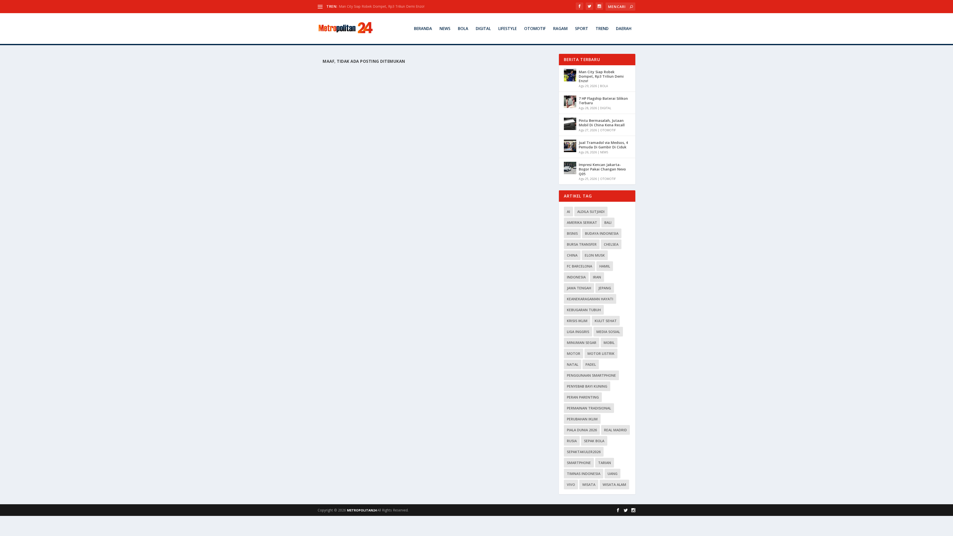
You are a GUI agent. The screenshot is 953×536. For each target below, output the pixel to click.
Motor (573, 353)
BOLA (463, 29)
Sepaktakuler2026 (584, 451)
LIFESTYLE (507, 29)
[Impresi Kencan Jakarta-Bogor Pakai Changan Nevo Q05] (570, 168)
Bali (608, 222)
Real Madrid (615, 430)
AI (568, 211)
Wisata (588, 484)
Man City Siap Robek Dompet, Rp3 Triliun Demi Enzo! (381, 6)
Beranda (423, 29)
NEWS (445, 29)
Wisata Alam (614, 484)
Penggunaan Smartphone (591, 375)
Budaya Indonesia (601, 233)
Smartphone (579, 462)
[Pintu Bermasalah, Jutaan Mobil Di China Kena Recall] (570, 124)
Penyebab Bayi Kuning (587, 386)
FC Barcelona (579, 266)
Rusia (572, 440)
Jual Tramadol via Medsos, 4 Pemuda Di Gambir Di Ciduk (603, 144)
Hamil (604, 266)
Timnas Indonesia (583, 473)
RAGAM (560, 29)
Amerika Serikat (582, 222)
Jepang (604, 288)
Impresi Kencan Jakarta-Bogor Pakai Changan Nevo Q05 (602, 169)
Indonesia (576, 277)
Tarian (604, 462)
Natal (572, 364)
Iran (597, 277)
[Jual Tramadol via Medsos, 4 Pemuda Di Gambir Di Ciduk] (570, 146)
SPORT (581, 29)
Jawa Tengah (579, 288)
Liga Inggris (578, 331)
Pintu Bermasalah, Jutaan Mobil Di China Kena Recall (602, 122)
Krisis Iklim (577, 320)
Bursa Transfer (582, 244)
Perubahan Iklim (582, 419)
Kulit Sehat (606, 320)
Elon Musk (595, 255)
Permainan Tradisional (589, 408)
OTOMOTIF (535, 29)
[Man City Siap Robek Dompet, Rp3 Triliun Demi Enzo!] (570, 75)
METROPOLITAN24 (362, 510)
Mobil (609, 342)
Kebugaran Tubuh (584, 309)
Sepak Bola (594, 440)
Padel (590, 364)
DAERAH (624, 29)
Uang (612, 473)
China (572, 255)
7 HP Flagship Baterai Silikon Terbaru (603, 100)
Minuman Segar (581, 342)
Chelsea (611, 244)
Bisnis (572, 233)
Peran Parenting (583, 397)
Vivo (571, 484)
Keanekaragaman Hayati (590, 299)
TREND (602, 29)
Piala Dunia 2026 (582, 430)
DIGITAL (483, 29)
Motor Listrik (600, 353)
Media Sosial (608, 331)
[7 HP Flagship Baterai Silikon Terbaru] (570, 102)
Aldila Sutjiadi (591, 211)
